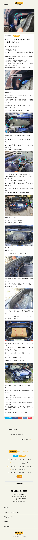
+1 (21, 417)
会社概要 (6, 521)
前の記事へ (13, 429)
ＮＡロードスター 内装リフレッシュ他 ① (19, 472)
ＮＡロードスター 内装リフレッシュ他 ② (19, 466)
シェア (15, 417)
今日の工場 (16, 35)
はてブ (25, 417)
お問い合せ (19, 483)
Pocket (29, 417)
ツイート (9, 417)
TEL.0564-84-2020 (19, 491)
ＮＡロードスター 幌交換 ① (20, 469)
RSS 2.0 (20, 476)
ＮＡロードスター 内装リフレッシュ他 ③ (19, 459)
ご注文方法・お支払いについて (12, 512)
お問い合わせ (7, 526)
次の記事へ (25, 439)
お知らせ (16, 455)
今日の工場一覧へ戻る (19, 435)
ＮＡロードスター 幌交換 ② (20, 463)
